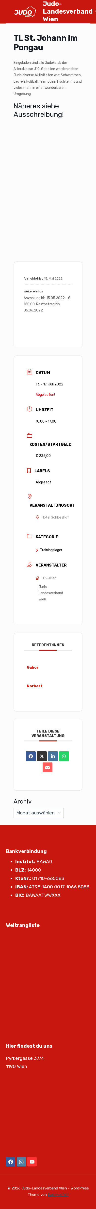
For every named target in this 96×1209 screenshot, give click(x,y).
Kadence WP (58, 1194)
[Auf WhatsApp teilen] (64, 756)
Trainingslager (51, 550)
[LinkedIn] (53, 756)
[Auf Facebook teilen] (31, 756)
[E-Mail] (47, 767)
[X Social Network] (42, 756)
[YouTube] (32, 1161)
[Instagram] (21, 1161)
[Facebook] (10, 1161)
